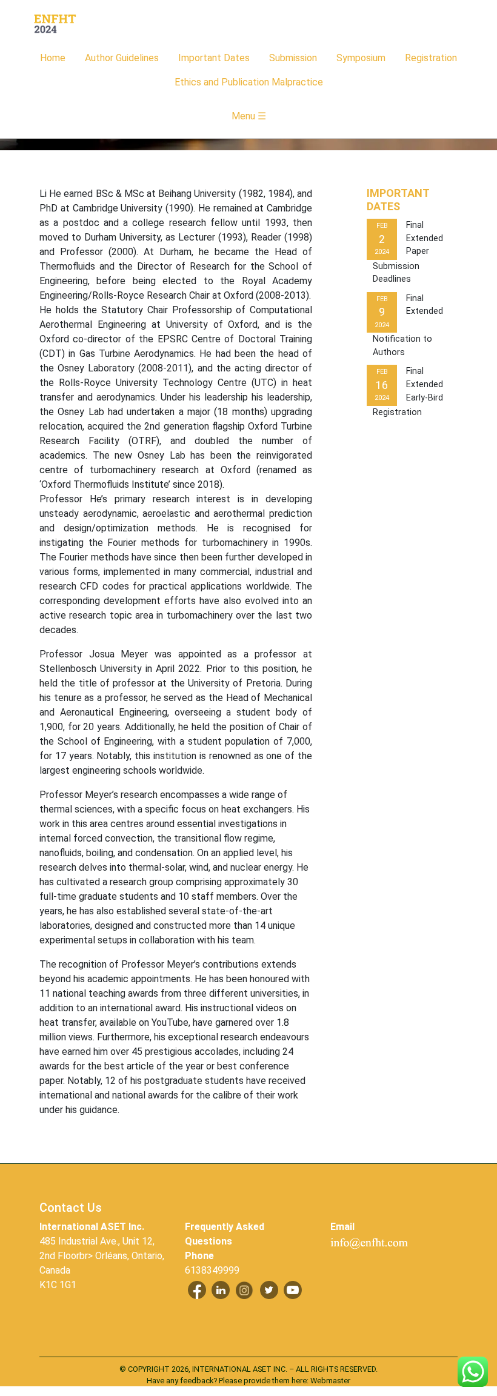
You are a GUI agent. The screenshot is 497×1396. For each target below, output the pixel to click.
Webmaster (330, 1380)
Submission (293, 58)
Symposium (360, 58)
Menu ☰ (249, 116)
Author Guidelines (122, 58)
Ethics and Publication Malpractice (249, 82)
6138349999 (212, 1270)
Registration (431, 58)
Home (52, 58)
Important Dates (214, 58)
